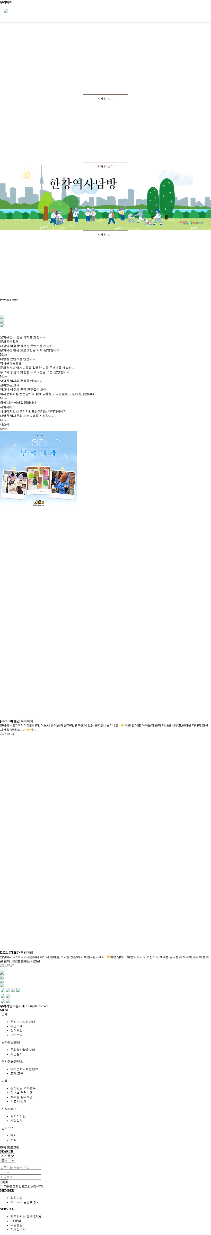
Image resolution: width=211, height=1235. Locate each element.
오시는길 (16, 1035)
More (5, 354)
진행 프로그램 (9, 1147)
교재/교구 (16, 1073)
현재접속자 (18, 1229)
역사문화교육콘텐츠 (24, 1069)
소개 (4, 1014)
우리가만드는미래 (22, 1022)
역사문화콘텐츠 (12, 1061)
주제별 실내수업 (21, 1097)
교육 (4, 1081)
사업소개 (16, 1026)
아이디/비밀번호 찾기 (25, 1202)
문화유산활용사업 (22, 1050)
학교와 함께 (18, 1101)
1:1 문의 (15, 1221)
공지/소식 (8, 1128)
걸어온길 (16, 1030)
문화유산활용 (10, 1042)
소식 (13, 1140)
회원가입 (16, 1198)
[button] (6, 300)
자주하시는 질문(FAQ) (25, 1216)
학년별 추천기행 (21, 1092)
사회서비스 (9, 1109)
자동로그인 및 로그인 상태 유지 (23, 1186)
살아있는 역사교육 (23, 1088)
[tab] (105, 1014)
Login (4, 1182)
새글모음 (16, 1225)
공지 (13, 1135)
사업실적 (16, 1054)
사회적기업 (18, 1116)
